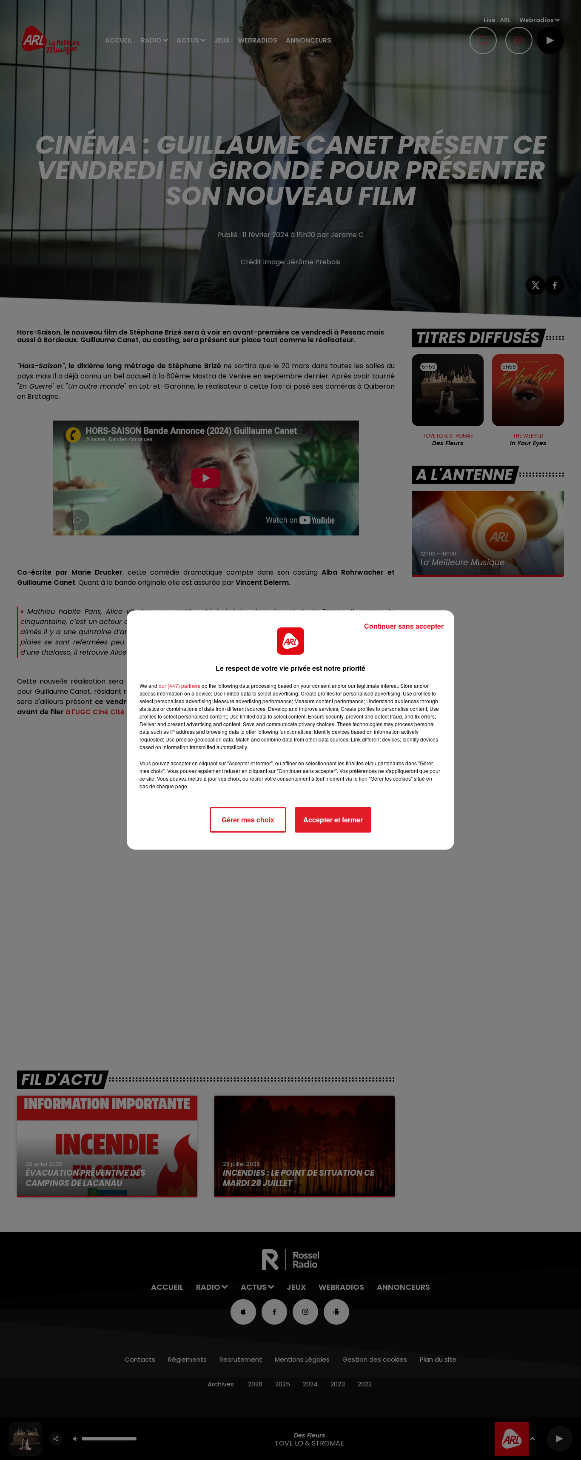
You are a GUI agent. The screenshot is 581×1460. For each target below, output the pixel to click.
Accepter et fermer (333, 819)
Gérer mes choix (248, 819)
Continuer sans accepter (404, 626)
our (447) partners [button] (179, 685)
